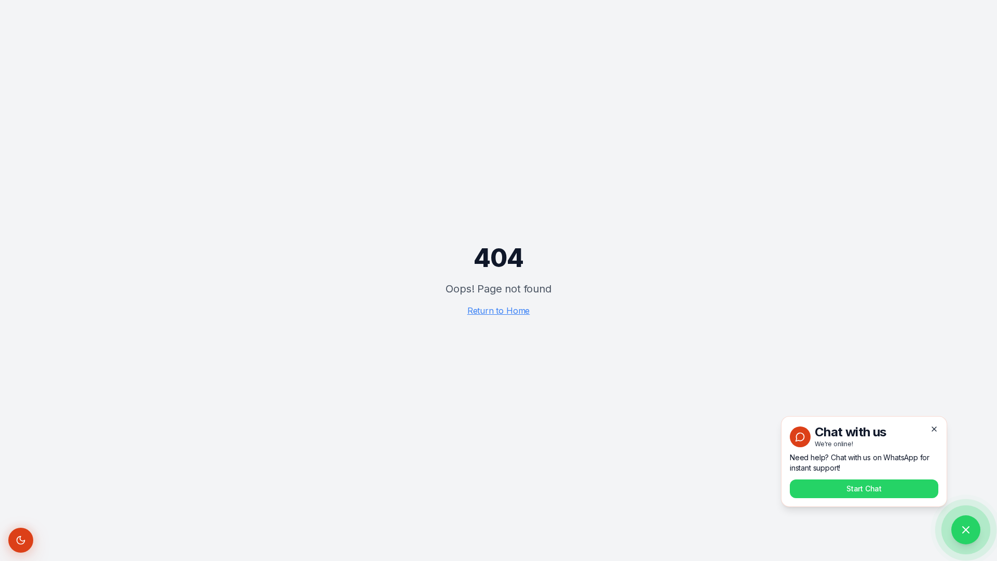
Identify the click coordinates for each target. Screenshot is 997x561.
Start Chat (864, 488)
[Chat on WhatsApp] (965, 529)
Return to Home (498, 310)
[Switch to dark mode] (20, 540)
